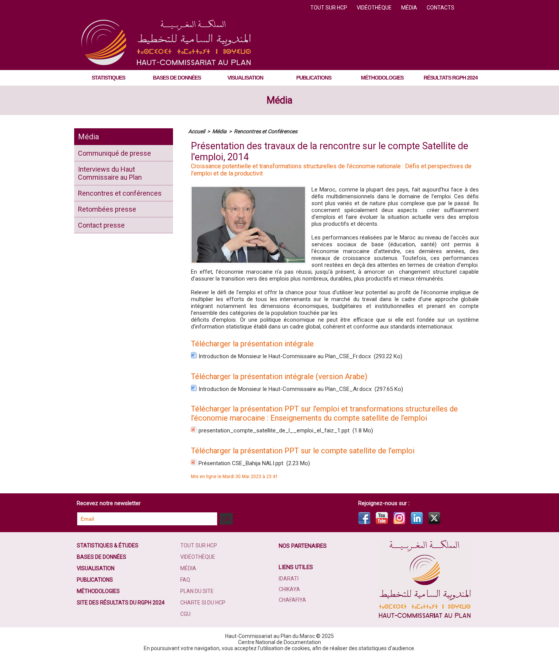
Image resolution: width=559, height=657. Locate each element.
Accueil (196, 131)
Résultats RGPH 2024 (451, 78)
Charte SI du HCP (203, 603)
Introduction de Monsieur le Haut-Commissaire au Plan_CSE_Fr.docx (285, 356)
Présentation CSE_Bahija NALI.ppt (241, 463)
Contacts (440, 8)
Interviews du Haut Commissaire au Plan (110, 173)
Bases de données (177, 78)
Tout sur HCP (329, 8)
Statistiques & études (107, 545)
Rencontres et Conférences (265, 131)
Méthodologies (382, 78)
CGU (185, 614)
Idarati (289, 579)
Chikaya (289, 589)
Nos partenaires (303, 545)
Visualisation (245, 78)
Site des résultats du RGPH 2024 (121, 603)
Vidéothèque (375, 8)
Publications (313, 78)
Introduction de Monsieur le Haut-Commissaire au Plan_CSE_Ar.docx (285, 389)
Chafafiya (292, 600)
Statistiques (108, 78)
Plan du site (197, 591)
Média (409, 8)
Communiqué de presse (114, 153)
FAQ (185, 580)
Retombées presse (107, 209)
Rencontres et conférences (120, 193)
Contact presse (101, 225)
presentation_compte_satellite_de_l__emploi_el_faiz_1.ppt (274, 430)
